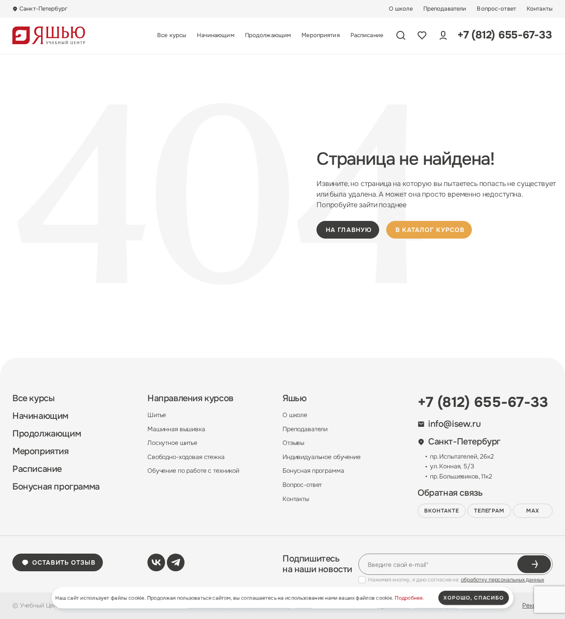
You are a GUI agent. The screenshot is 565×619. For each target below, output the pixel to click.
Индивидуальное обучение (321, 457)
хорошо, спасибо (474, 597)
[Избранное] (422, 35)
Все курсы (171, 35)
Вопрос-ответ (496, 8)
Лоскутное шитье (172, 443)
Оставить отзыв (63, 562)
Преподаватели (445, 8)
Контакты (540, 8)
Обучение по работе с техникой (193, 471)
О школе (401, 8)
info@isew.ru (454, 424)
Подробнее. (409, 597)
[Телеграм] (176, 562)
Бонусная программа (56, 487)
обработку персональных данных (502, 579)
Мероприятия (320, 35)
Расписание (366, 35)
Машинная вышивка (176, 429)
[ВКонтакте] (156, 562)
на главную (349, 230)
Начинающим (215, 35)
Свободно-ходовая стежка (186, 457)
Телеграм (489, 510)
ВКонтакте (441, 510)
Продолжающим (268, 35)
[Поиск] (401, 35)
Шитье (156, 415)
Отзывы (293, 443)
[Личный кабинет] (443, 35)
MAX (532, 510)
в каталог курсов (430, 230)
